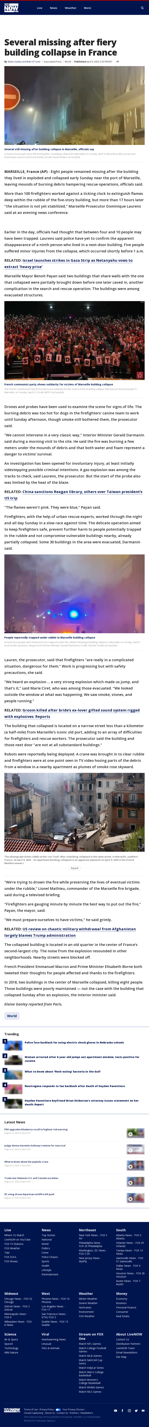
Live (7, 1230)
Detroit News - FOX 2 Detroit (17, 1308)
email (143, 1411)
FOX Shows (11, 1261)
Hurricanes (85, 1307)
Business (121, 1303)
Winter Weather (88, 1298)
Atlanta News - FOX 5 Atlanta (128, 1236)
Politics (46, 1248)
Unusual (46, 1343)
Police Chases (50, 1257)
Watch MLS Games (90, 1391)
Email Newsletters (126, 1352)
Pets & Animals (51, 1348)
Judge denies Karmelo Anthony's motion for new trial (34, 1145)
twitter (136, 1411)
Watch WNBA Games (91, 1387)
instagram (129, 1411)
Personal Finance (126, 1307)
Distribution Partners (128, 1343)
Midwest (11, 1293)
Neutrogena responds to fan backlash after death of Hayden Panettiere (75, 1086)
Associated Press (52, 61)
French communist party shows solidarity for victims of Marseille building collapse (58, 384)
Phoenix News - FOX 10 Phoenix (55, 1300)
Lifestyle (46, 1270)
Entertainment (50, 1274)
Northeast (87, 1230)
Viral (45, 1334)
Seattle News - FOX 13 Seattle (55, 1323)
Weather (86, 1293)
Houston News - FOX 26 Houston (130, 1275)
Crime (45, 1252)
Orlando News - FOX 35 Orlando (130, 1244)
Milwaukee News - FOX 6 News (18, 1323)
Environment (86, 1312)
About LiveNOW (129, 1334)
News (46, 1230)
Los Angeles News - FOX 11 (53, 1308)
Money (121, 1293)
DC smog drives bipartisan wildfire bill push (29, 1194)
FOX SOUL (10, 1257)
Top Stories (48, 1235)
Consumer (122, 1312)
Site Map (121, 1357)
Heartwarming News (54, 1339)
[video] (135, 1133)
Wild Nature (11, 1352)
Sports (45, 1261)
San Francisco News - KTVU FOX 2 (54, 1315)
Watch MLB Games (90, 1355)
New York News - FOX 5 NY (93, 1236)
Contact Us (122, 1339)
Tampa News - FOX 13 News (129, 1252)
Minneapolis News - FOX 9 (16, 1315)
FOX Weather (12, 1248)
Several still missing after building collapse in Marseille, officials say (49, 149)
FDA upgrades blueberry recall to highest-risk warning (36, 1129)
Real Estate (122, 1316)
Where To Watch (14, 1235)
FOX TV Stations (13, 1244)
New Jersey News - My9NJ (90, 1259)
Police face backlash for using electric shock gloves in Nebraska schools (74, 1042)
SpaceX (8, 1343)
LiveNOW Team (125, 1348)
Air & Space (11, 1339)
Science (10, 1334)
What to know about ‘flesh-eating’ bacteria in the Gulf (62, 1071)
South (121, 1230)
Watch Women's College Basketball (89, 1381)
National (47, 1239)
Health (45, 1265)
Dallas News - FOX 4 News (128, 1267)
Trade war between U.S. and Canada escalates (31, 1178)
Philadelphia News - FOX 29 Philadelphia (90, 1244)
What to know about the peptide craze (26, 1161)
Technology (11, 1348)
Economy (121, 1298)
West (46, 1293)
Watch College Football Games (92, 1349)
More (87, 8)
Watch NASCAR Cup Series (90, 1361)
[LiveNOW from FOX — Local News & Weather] (16, 7)
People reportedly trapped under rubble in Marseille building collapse (49, 637)
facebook (122, 1411)
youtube (115, 1411)
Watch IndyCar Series (91, 1367)
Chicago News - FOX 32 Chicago (18, 1300)
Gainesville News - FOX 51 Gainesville (129, 1259)
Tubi (6, 1252)
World (68, 61)
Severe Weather (88, 1303)
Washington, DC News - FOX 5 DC (93, 1252)
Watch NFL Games (90, 1343)
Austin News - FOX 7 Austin (128, 1282)
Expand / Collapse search (142, 8)
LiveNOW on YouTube (17, 1239)
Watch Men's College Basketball (91, 1373)
